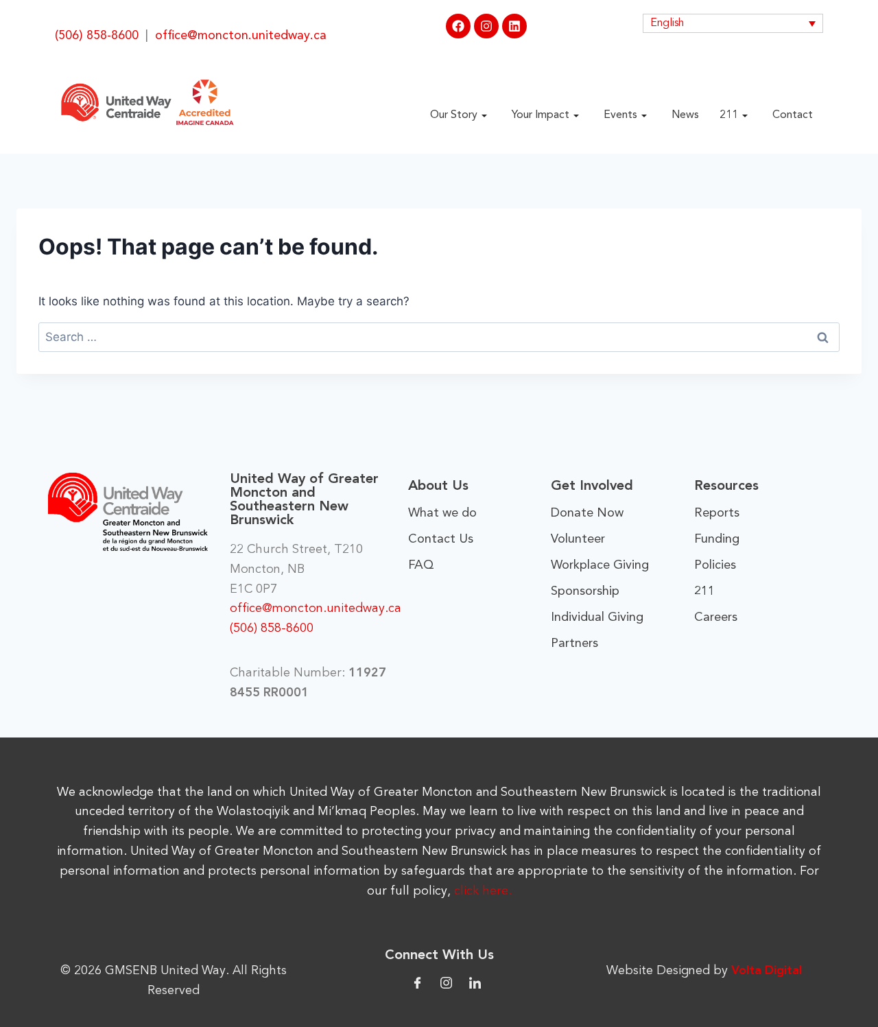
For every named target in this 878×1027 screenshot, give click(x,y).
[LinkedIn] (475, 982)
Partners (574, 643)
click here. (483, 891)
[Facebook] (458, 26)
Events (620, 115)
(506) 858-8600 (97, 35)
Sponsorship (585, 591)
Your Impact (540, 115)
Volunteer (578, 539)
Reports (716, 513)
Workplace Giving (600, 565)
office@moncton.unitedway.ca (241, 35)
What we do (442, 513)
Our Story (453, 115)
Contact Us (440, 539)
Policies (715, 565)
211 (729, 115)
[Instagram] (486, 26)
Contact (792, 115)
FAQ (421, 565)
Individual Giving (597, 617)
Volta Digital (766, 971)
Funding (716, 539)
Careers (715, 617)
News (685, 115)
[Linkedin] (514, 26)
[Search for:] (439, 337)
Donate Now (587, 513)
